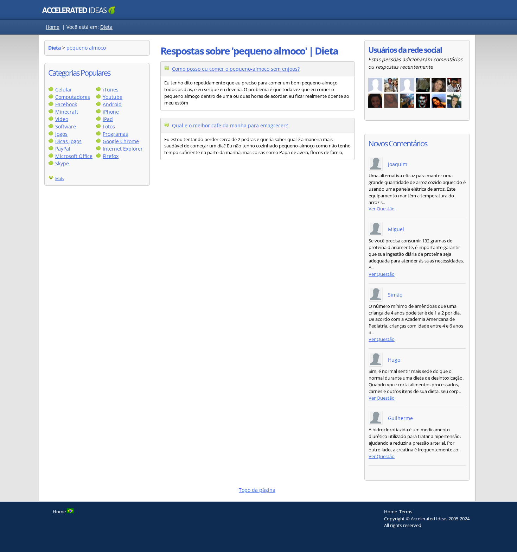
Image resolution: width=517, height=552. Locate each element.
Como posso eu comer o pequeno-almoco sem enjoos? (236, 68)
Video (61, 119)
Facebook (66, 104)
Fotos (109, 126)
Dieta (106, 27)
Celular (63, 89)
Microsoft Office (73, 156)
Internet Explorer (123, 148)
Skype (62, 163)
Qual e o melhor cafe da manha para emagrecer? (230, 125)
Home (52, 27)
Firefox (111, 156)
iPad (108, 119)
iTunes (111, 89)
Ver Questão (382, 209)
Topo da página (257, 490)
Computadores (72, 97)
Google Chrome (121, 141)
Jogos (61, 134)
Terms (405, 511)
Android (112, 104)
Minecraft (66, 111)
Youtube (112, 97)
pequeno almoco (86, 47)
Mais (59, 178)
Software (65, 126)
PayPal (62, 148)
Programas (115, 134)
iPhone (111, 111)
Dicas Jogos (68, 141)
